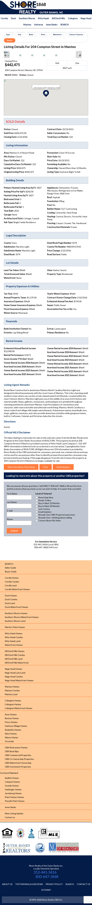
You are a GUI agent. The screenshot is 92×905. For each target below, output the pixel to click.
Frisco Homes (11, 722)
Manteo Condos (12, 690)
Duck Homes (11, 595)
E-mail (9, 510)
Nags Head (86, 18)
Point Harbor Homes (14, 797)
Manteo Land (11, 694)
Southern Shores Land (15, 621)
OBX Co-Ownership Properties (19, 759)
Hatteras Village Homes (16, 726)
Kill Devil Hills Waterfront (17, 662)
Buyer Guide (11, 571)
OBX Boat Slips (12, 751)
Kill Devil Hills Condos (15, 655)
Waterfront (57, 34)
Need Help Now (45, 497)
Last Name (12, 502)
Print (45, 467)
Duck (13, 18)
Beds (31, 34)
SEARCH (64, 24)
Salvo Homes (11, 733)
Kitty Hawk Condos (14, 637)
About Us (7, 884)
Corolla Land (11, 585)
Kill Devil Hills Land (13, 658)
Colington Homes (13, 700)
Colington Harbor (13, 704)
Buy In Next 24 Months (49, 506)
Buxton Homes (12, 718)
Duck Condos (11, 599)
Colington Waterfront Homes (18, 708)
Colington (73, 18)
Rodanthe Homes (13, 729)
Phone (10, 519)
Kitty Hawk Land (12, 641)
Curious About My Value (49, 520)
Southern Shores (27, 18)
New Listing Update (14, 813)
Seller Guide (10, 567)
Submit (14, 530)
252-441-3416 (45, 872)
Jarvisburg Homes (13, 793)
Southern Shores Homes (16, 613)
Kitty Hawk (43, 18)
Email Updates (63, 467)
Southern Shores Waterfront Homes (22, 617)
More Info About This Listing (21, 467)
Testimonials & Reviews (29, 884)
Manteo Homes (12, 686)
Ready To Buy (44, 500)
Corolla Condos (12, 581)
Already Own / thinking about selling (55, 517)
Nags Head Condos (14, 676)
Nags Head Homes (13, 669)
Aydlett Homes (12, 778)
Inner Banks (52, 24)
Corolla (4, 18)
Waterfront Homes (14, 645)
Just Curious (44, 509)
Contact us (10, 817)
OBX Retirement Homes (16, 747)
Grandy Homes (12, 785)
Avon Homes (11, 714)
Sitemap (46, 890)
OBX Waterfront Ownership (18, 763)
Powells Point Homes (15, 801)
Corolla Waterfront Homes (17, 589)
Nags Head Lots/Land (15, 672)
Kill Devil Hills (58, 18)
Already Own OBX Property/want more (56, 514)
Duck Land (10, 603)
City (19, 34)
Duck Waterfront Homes (16, 607)
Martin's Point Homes (15, 627)
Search (9, 40)
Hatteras (38, 24)
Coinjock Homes (12, 781)
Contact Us (83, 884)
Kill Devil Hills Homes (14, 651)
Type (8, 34)
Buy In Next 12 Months (49, 503)
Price (43, 34)
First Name (12, 493)
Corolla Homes (12, 577)
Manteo (27, 24)
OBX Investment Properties (18, 766)
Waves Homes (11, 737)
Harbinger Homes (13, 789)
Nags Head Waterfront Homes (19, 680)
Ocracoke (9, 741)
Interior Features (76, 34)
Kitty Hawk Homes (13, 633)
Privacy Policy (54, 884)
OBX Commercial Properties (18, 755)
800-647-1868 (47, 876)
